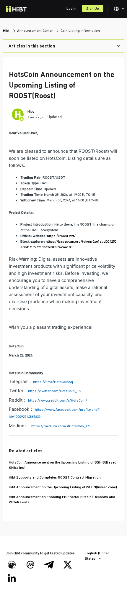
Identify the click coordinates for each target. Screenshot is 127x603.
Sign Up (92, 8)
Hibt (6, 30)
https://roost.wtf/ (61, 236)
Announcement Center (35, 30)
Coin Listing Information (80, 30)
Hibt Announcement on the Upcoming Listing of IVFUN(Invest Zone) (63, 487)
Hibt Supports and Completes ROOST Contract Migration (55, 477)
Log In (71, 8)
